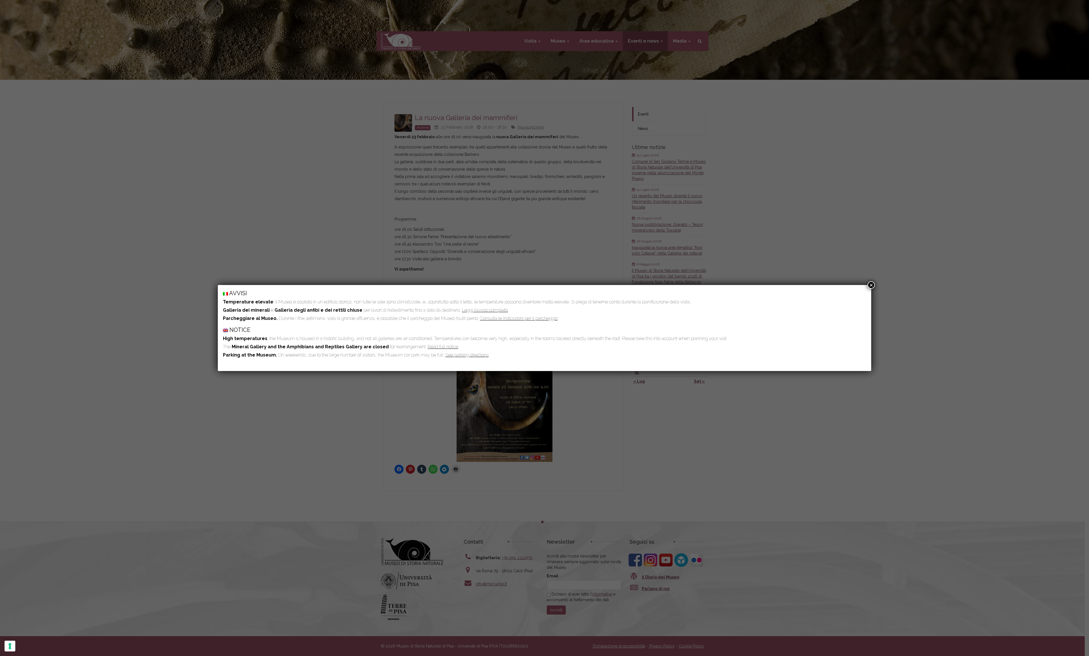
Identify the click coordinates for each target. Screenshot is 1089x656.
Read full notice (443, 346)
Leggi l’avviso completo (485, 310)
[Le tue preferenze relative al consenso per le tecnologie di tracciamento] (10, 646)
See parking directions (467, 355)
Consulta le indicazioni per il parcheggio (519, 318)
